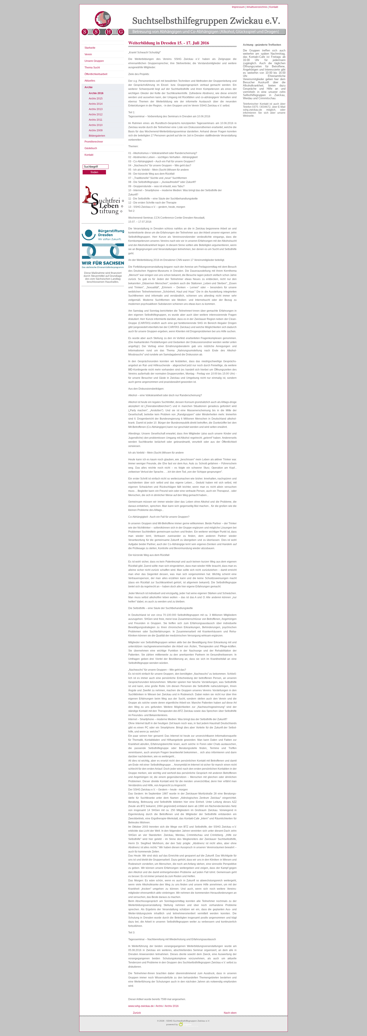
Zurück (137, 1012)
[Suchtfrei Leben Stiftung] (103, 200)
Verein (88, 54)
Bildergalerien (97, 135)
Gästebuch (91, 148)
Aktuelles (90, 80)
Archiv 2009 (96, 130)
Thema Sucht (92, 67)
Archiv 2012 (96, 114)
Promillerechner (94, 141)
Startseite (90, 47)
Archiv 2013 (96, 109)
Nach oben (230, 1012)
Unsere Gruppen (94, 60)
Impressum (238, 7)
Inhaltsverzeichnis (257, 7)
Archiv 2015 (96, 98)
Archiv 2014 (96, 103)
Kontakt (273, 7)
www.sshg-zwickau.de (141, 1006)
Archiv (89, 87)
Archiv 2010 (96, 125)
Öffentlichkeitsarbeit (96, 74)
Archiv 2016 (96, 93)
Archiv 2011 (95, 119)
